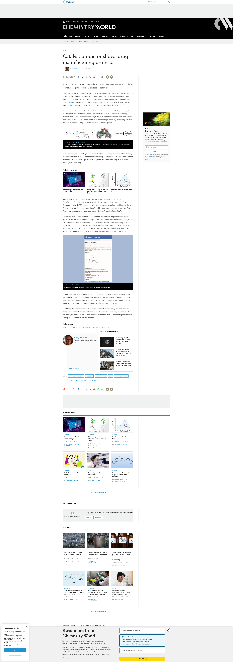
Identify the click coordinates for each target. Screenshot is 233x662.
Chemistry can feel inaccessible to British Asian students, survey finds (121, 592)
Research (91, 434)
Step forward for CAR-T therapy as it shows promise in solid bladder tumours (97, 592)
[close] (133, 73)
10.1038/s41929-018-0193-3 (98, 328)
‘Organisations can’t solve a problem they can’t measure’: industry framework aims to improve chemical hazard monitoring (122, 556)
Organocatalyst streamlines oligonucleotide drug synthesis (121, 474)
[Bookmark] (111, 77)
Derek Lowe (95, 480)
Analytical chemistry (76, 376)
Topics (81, 625)
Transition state (95, 380)
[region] (15, 642)
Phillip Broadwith (92, 562)
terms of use (150, 156)
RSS (104, 625)
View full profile (74, 368)
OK (15, 650)
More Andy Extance (108, 332)
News (64, 50)
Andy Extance (75, 69)
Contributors (96, 625)
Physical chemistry (121, 376)
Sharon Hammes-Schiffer (72, 444)
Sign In (68, 21)
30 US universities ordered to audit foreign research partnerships (73, 554)
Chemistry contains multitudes (94, 474)
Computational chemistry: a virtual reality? (73, 190)
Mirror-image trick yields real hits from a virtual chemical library (97, 191)
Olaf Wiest (70, 102)
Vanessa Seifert (72, 480)
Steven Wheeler (95, 312)
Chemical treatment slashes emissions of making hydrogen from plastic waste (123, 352)
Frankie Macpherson (93, 600)
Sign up (155, 151)
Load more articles (98, 492)
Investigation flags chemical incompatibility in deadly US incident (97, 554)
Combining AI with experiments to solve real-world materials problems (123, 340)
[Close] (26, 626)
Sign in (64, 658)
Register (75, 21)
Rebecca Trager (72, 561)
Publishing (151, 2)
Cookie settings (15, 655)
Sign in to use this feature (125, 73)
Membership (166, 2)
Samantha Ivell (121, 444)
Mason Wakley (120, 565)
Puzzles (95, 41)
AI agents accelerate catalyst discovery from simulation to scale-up (124, 363)
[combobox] (102, 22)
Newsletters (73, 41)
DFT (110, 376)
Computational (101, 376)
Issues (87, 625)
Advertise (74, 625)
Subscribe (84, 21)
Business (91, 550)
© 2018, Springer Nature (77, 142)
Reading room (88, 41)
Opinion (66, 434)
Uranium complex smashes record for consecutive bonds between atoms (74, 592)
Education (158, 2)
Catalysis (89, 376)
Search (113, 21)
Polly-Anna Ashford (94, 446)
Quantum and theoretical (78, 380)
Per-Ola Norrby (80, 202)
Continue (141, 659)
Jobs (80, 41)
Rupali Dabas (120, 482)
